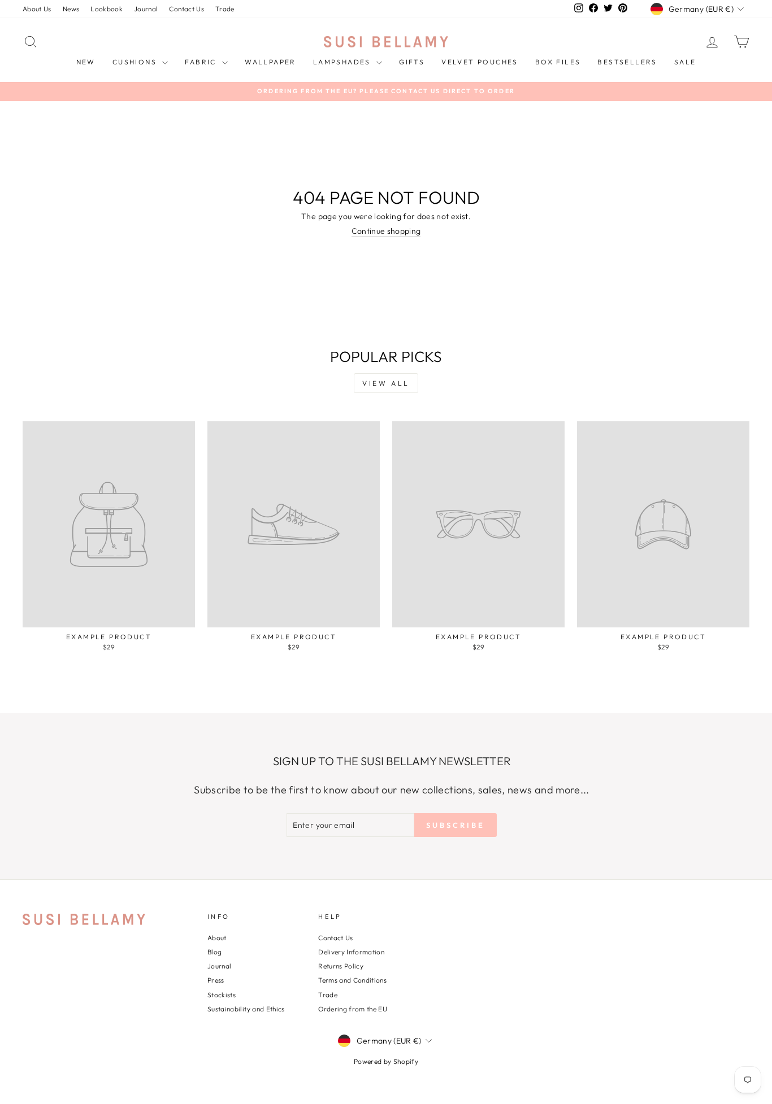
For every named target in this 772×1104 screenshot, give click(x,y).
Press (215, 980)
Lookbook (106, 9)
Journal (146, 9)
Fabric (202, 62)
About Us (37, 9)
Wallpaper (270, 62)
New (86, 62)
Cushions (136, 62)
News (71, 9)
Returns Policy (340, 966)
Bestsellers (627, 62)
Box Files (558, 62)
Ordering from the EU (352, 1009)
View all (386, 383)
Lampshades (343, 62)
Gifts (411, 62)
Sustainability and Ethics (246, 1009)
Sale (685, 62)
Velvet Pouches (479, 62)
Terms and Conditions (352, 980)
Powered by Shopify (386, 1061)
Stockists (221, 994)
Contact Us (186, 9)
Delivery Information (351, 952)
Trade (225, 9)
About (217, 937)
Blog (214, 952)
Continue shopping (386, 231)
